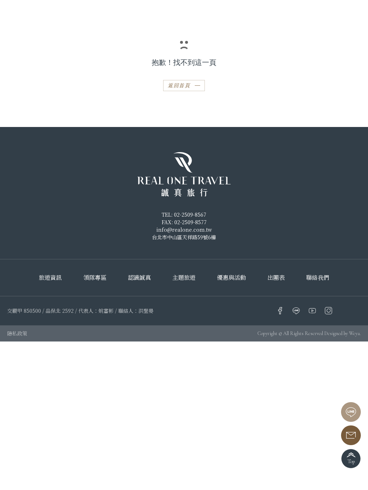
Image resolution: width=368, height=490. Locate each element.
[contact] (351, 435)
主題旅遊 (184, 278)
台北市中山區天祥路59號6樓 (184, 237)
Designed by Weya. (342, 333)
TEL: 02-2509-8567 (184, 214)
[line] (351, 412)
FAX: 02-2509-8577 (184, 222)
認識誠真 (139, 278)
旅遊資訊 (50, 278)
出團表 (276, 278)
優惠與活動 (231, 278)
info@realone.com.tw (184, 229)
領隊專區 (94, 278)
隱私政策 (17, 333)
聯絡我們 (317, 278)
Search (345, 11)
